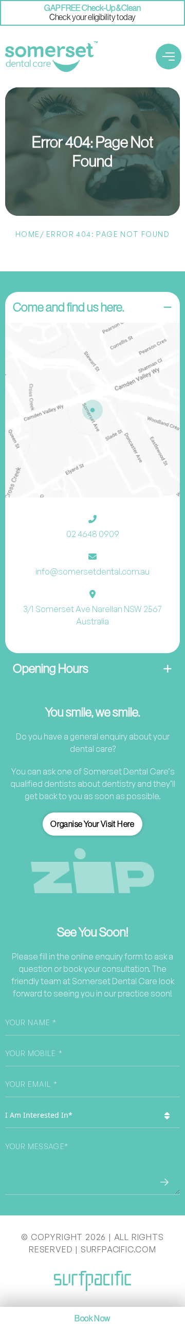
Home (27, 234)
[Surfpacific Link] (92, 1281)
